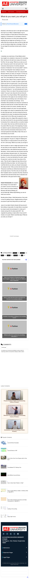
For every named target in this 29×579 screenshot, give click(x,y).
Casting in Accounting (12, 508)
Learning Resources (20, 11)
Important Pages (8, 552)
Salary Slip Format (11, 516)
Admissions (6, 548)
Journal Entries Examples (13, 442)
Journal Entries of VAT (12, 450)
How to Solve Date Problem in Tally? (15, 482)
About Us (4, 11)
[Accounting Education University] (14, 5)
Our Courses (11, 11)
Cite (26, 23)
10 (7, 515)
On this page (4, 347)
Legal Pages (6, 557)
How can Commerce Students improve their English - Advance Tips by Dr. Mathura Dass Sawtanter (14, 279)
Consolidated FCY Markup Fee (14, 467)
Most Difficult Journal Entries (13, 475)
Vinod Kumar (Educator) (13, 23)
